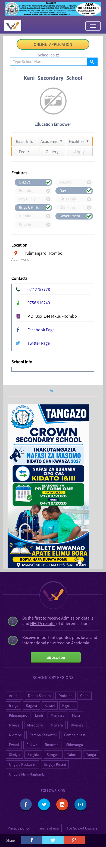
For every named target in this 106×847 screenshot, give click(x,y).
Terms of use (48, 828)
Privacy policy (19, 828)
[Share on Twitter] (53, 840)
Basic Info (24, 141)
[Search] (92, 62)
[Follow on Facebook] (26, 804)
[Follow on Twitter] (44, 804)
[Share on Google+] (74, 840)
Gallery (52, 151)
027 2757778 (38, 289)
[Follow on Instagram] (62, 804)
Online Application (53, 44)
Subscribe (55, 657)
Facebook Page (41, 329)
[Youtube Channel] (80, 804)
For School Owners (82, 828)
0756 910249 (38, 302)
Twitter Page (38, 343)
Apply (79, 151)
